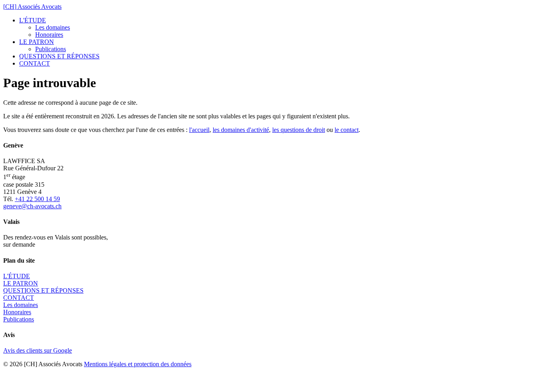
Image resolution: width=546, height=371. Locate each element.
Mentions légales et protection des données (137, 364)
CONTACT (34, 63)
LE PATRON (36, 41)
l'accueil (199, 129)
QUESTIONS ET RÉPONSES (59, 56)
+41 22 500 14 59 (37, 198)
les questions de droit (298, 129)
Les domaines (52, 27)
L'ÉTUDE (32, 20)
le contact (347, 129)
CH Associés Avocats (32, 6)
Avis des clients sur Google (37, 350)
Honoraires (49, 34)
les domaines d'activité (241, 129)
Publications (50, 49)
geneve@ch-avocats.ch (32, 206)
